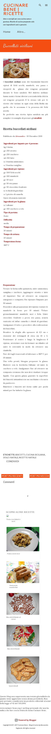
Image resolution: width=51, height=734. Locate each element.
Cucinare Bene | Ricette (15, 9)
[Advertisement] (25, 423)
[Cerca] (40, 4)
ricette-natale (27, 457)
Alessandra (20, 136)
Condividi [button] (12, 461)
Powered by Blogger (27, 720)
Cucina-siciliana (35, 454)
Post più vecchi (39, 475)
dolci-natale (10, 457)
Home (6, 31)
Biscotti (20, 454)
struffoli (37, 118)
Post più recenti (12, 475)
